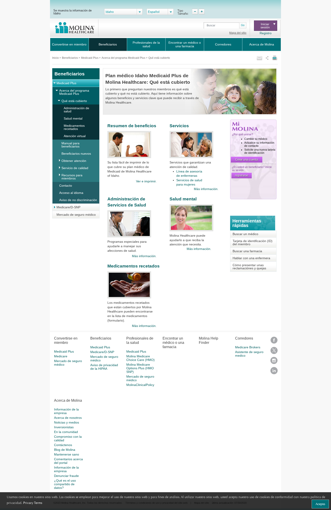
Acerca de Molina (261, 44)
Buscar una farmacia (247, 251)
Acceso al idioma (71, 193)
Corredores (223, 44)
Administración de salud (76, 109)
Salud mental (73, 118)
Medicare (60, 356)
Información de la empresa (66, 411)
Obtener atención (73, 161)
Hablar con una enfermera (251, 258)
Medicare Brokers (247, 347)
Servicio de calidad (74, 168)
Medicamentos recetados (74, 127)
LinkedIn (274, 372)
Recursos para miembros (71, 176)
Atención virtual (75, 136)
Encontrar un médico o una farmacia (184, 44)
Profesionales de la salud (146, 44)
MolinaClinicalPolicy (140, 385)
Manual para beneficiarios (70, 144)
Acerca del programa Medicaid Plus (124, 57)
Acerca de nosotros (68, 417)
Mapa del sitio (237, 32)
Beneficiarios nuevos (76, 153)
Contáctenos (63, 445)
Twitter (274, 352)
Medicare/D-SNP (68, 207)
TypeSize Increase (201, 11)
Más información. (206, 189)
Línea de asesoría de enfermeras (189, 174)
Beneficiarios (108, 44)
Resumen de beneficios (131, 125)
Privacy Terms (32, 503)
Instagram (274, 362)
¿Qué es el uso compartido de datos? (65, 484)
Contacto (65, 185)
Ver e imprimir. (146, 181)
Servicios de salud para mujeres (189, 182)
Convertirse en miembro (69, 44)
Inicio (55, 57)
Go (243, 25)
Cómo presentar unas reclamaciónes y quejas (249, 266)
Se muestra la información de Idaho (72, 12)
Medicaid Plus (90, 57)
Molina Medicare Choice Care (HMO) (140, 358)
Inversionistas (64, 427)
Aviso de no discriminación (78, 200)
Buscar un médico (245, 234)
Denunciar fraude (66, 476)
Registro (266, 33)
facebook (274, 342)
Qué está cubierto (74, 101)
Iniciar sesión (265, 25)
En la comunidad (66, 432)
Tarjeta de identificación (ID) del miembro (252, 242)
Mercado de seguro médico (76, 214)
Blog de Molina (64, 449)
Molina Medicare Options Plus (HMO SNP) (140, 368)
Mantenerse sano (66, 454)
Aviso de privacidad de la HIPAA (104, 366)
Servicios (179, 125)
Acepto (320, 504)
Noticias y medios (66, 422)
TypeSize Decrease (195, 11)
